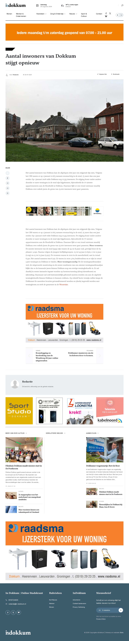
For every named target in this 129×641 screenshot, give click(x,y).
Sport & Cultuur (84, 15)
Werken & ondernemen (21, 15)
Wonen (9, 14)
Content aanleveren (79, 603)
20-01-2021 (28, 74)
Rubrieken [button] (40, 14)
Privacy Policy (101, 619)
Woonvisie (63, 284)
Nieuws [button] (72, 14)
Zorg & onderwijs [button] (57, 14)
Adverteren (76, 600)
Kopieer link (103, 74)
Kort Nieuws (53, 600)
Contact (99, 14)
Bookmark (116, 74)
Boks (121, 632)
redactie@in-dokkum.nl (17, 604)
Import (9, 49)
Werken (51, 603)
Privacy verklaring (79, 607)
